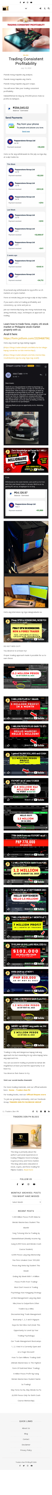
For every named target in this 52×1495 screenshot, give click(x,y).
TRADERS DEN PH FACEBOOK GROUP (25, 1102)
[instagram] (28, 2)
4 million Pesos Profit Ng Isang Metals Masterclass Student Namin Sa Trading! (26, 1379)
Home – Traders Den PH (19, 1090)
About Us (26, 1428)
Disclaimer (26, 1444)
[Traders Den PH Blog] (5, 8)
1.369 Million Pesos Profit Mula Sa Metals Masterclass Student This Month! (26, 1222)
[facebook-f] (20, 2)
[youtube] (31, 2)
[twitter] (24, 2)
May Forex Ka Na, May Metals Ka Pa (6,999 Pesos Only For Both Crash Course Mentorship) (26, 1395)
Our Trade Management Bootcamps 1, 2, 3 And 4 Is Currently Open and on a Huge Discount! (26, 1346)
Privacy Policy (26, 1450)
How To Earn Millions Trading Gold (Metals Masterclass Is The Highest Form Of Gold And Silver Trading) (26, 1362)
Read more (28, 1170)
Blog (26, 55)
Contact (26, 1439)
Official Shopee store (36, 1094)
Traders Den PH (12, 1111)
